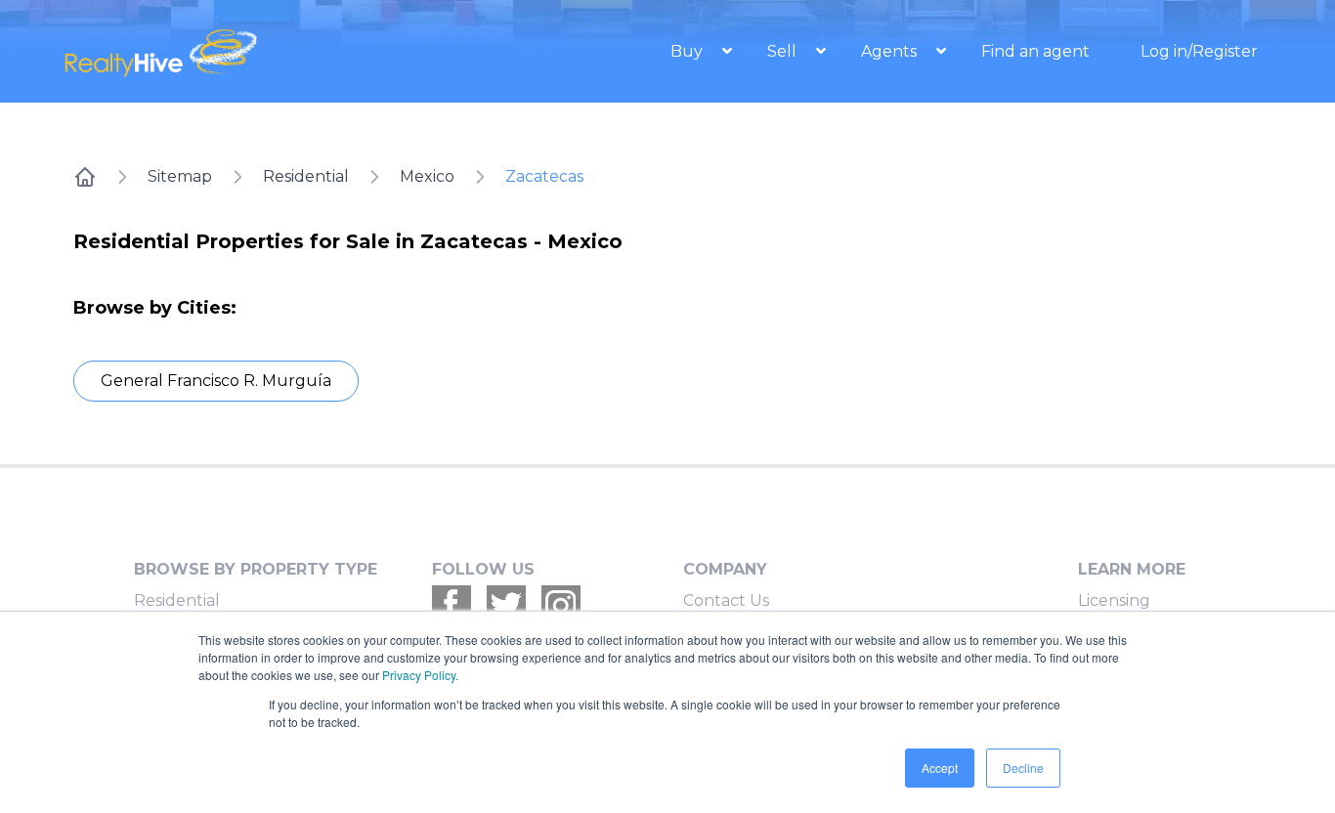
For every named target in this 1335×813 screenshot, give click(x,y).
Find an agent (1035, 51)
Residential (306, 176)
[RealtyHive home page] (242, 51)
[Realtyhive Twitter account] (506, 604)
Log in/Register (1199, 51)
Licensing (1114, 600)
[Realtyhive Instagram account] (561, 604)
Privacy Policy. (420, 674)
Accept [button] (940, 767)
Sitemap (180, 176)
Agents (891, 51)
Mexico (427, 176)
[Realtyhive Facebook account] (451, 604)
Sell (783, 51)
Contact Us (726, 600)
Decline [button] (1023, 767)
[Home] (85, 177)
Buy (688, 51)
